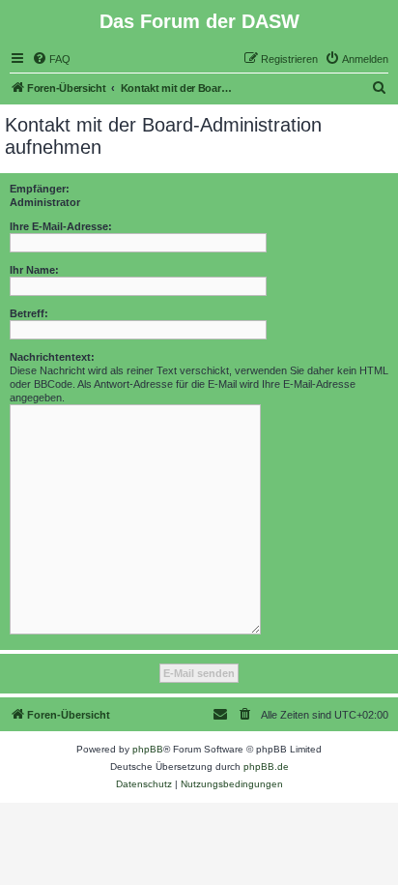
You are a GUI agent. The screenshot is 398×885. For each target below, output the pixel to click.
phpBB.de (266, 766)
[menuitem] (51, 59)
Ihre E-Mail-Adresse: (61, 226)
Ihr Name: (34, 270)
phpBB (147, 749)
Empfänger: (40, 188)
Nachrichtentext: (52, 357)
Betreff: (29, 313)
